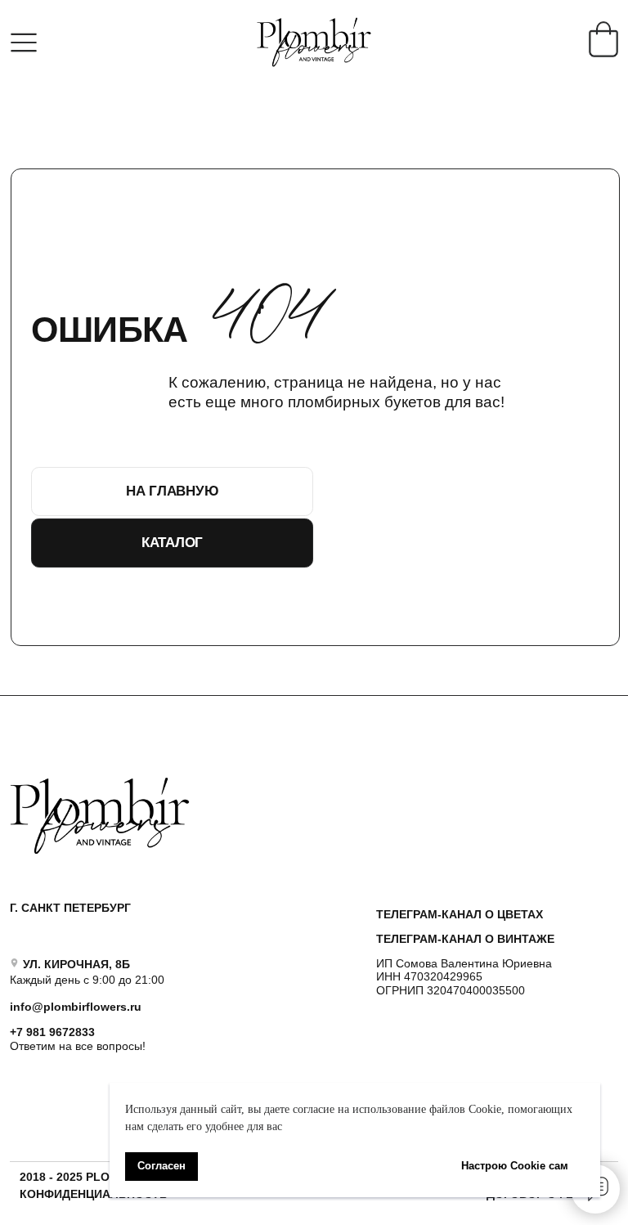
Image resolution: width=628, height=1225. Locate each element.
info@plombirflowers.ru (75, 1006)
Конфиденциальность (94, 1193)
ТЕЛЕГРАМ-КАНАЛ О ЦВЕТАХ (459, 914)
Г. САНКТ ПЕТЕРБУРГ (70, 907)
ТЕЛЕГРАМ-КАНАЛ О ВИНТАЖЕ (465, 938)
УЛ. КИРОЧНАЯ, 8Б (76, 964)
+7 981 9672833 (52, 1032)
